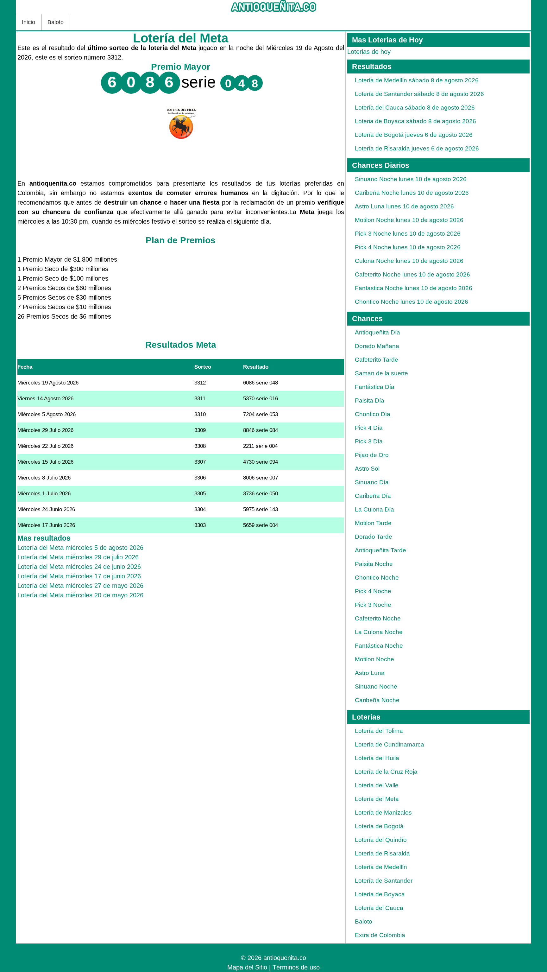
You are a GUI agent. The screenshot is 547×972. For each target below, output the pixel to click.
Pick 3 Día (369, 441)
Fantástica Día (374, 387)
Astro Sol (367, 468)
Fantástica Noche (379, 645)
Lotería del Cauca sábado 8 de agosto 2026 (415, 107)
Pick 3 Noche (373, 604)
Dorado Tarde (373, 536)
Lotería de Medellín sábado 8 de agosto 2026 (417, 80)
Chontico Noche (377, 577)
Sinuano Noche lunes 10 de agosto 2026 (411, 179)
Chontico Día (372, 414)
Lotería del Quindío (381, 839)
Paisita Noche (374, 564)
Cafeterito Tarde (376, 359)
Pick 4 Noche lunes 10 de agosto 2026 (408, 247)
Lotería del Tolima (379, 730)
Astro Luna (370, 673)
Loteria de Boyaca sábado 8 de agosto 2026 (415, 121)
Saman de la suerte (381, 373)
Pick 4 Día (369, 427)
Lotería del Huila (377, 758)
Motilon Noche (374, 659)
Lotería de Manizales (383, 812)
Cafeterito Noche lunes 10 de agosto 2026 (412, 274)
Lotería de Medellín (381, 867)
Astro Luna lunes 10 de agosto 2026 (404, 206)
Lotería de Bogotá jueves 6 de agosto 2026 (414, 134)
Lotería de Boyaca (380, 894)
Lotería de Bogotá (379, 826)
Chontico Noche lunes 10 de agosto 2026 (411, 301)
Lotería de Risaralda (382, 853)
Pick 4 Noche (373, 591)
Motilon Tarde (373, 523)
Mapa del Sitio (247, 967)
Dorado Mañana (377, 346)
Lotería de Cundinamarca (389, 744)
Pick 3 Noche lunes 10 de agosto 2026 (408, 233)
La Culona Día (374, 509)
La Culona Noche (379, 632)
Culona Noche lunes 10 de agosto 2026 (409, 260)
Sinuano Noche (376, 686)
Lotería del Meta (377, 799)
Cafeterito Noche (378, 618)
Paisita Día (369, 400)
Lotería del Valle (377, 785)
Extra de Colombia (380, 935)
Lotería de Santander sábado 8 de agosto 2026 (419, 94)
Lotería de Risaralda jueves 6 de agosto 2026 (417, 148)
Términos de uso (296, 967)
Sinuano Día (372, 482)
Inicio (28, 22)
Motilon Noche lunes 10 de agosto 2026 (409, 220)
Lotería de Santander (383, 880)
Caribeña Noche (377, 700)
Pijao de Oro (372, 455)
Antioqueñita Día (377, 332)
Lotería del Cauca (379, 908)
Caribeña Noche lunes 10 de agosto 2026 (412, 192)
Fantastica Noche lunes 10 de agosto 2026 (413, 288)
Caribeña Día (373, 495)
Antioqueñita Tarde (380, 550)
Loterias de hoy (369, 51)
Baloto (55, 22)
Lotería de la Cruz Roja (386, 771)
